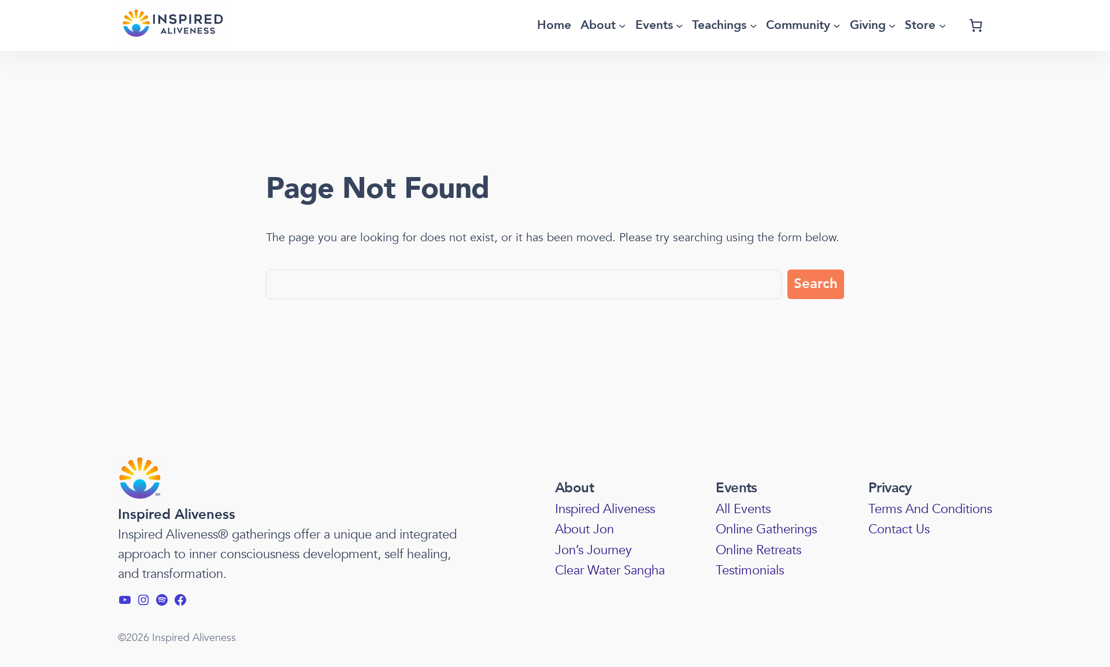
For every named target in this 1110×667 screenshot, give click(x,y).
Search (816, 283)
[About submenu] (622, 25)
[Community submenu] (836, 25)
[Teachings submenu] (753, 25)
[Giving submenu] (892, 25)
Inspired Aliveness (176, 514)
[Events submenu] (679, 25)
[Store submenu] (942, 25)
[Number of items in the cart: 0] (976, 25)
